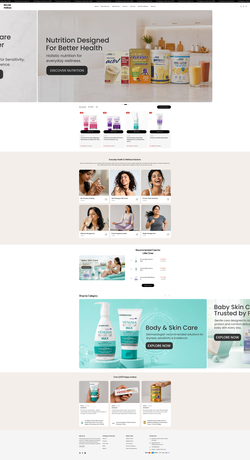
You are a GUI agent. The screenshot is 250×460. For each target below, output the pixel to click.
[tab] (82, 107)
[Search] (241, 6)
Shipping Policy (129, 441)
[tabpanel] (125, 129)
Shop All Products (164, 107)
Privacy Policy (129, 443)
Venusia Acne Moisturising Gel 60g (158, 138)
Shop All (104, 438)
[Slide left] (165, 295)
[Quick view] (99, 114)
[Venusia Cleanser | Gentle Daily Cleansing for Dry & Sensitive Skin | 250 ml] (136, 122)
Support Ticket (129, 438)
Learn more (82, 446)
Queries (104, 448)
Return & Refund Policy (131, 448)
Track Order (105, 443)
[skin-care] (7, 6)
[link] (136, 260)
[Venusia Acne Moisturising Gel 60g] (159, 122)
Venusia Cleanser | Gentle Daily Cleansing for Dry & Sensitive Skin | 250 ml (135, 139)
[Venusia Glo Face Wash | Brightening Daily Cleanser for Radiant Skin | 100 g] (90, 122)
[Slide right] (169, 295)
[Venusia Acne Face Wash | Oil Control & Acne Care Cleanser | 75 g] (113, 122)
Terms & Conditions (130, 446)
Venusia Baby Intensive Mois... (146, 260)
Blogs (104, 446)
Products (105, 441)
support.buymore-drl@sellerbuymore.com (157, 443)
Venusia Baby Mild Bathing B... (147, 278)
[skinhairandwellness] (143, 333)
